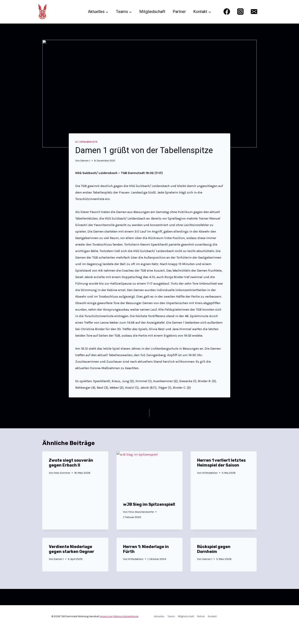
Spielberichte (88, 142)
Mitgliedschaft (152, 11)
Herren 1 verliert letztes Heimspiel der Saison (221, 463)
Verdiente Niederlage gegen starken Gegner (71, 549)
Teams (171, 616)
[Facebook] (226, 11)
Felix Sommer (62, 472)
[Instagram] (240, 11)
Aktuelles (159, 616)
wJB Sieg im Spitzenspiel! (149, 504)
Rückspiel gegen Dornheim (213, 549)
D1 (76, 142)
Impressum (106, 616)
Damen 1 (85, 160)
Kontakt (212, 616)
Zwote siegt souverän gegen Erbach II (71, 463)
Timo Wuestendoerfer (141, 511)
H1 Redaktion (210, 472)
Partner (179, 11)
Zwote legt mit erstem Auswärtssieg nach (199, 413)
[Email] (254, 11)
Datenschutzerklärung (125, 616)
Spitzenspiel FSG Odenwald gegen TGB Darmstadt (105, 413)
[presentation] (150, 473)
